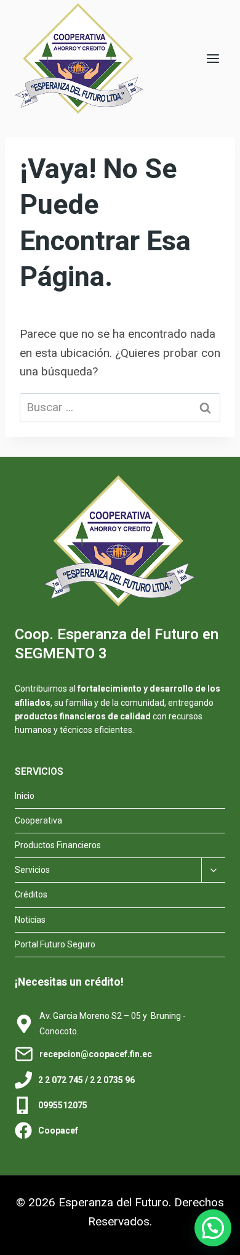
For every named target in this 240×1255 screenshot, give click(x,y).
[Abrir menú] (212, 58)
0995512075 (62, 1105)
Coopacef (58, 1130)
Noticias (30, 920)
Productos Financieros (58, 845)
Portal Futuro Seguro (55, 944)
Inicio (24, 796)
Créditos (31, 894)
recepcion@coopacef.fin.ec (95, 1054)
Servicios (32, 870)
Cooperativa (38, 820)
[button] (212, 1227)
